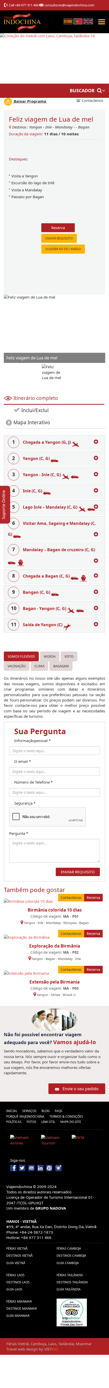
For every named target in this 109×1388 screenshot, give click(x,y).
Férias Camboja (69, 1248)
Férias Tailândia (70, 1275)
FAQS (58, 1111)
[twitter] (23, 1167)
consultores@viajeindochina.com (69, 5)
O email (22, 761)
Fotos (31, 1122)
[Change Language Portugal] (78, 21)
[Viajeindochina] (23, 20)
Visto (69, 656)
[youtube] (31, 1167)
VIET (51, 1349)
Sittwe (55, 994)
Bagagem (61, 666)
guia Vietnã (15, 1263)
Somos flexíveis (21, 656)
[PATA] (85, 1141)
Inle (48, 126)
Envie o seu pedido (81, 1088)
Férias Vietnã (17, 1248)
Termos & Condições (66, 1116)
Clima (39, 666)
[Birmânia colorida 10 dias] (28, 900)
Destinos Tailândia (72, 1282)
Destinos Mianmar (21, 1308)
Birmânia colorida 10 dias (55, 910)
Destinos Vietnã (19, 1255)
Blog (46, 1111)
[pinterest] (49, 1167)
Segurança (24, 803)
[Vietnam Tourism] (54, 1141)
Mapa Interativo (31, 422)
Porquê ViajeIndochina (25, 1116)
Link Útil (48, 1122)
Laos (52, 1343)
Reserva (58, 227)
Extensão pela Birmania (54, 982)
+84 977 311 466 (27, 5)
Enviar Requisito (59, 238)
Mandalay (63, 126)
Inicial (11, 1111)
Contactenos (92, 100)
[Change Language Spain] (68, 21)
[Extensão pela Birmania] (26, 972)
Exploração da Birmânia (54, 946)
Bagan (83, 126)
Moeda (50, 656)
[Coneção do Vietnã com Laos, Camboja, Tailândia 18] (47, 58)
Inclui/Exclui (34, 410)
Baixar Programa (30, 101)
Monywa (70, 922)
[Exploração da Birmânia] (26, 936)
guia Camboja (68, 1263)
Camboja (38, 1343)
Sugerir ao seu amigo (63, 249)
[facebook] (13, 1167)
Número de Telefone (33, 782)
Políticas (14, 1122)
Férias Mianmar (19, 1301)
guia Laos (14, 1289)
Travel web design (22, 1349)
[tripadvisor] (72, 1312)
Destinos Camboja (71, 1255)
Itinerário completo (35, 398)
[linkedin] (40, 1167)
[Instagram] (58, 1167)
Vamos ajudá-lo (74, 1042)
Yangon (35, 126)
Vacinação (17, 666)
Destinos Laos (18, 1282)
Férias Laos (15, 1275)
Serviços (29, 1111)
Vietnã (23, 1343)
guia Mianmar (17, 1315)
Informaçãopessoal (32, 740)
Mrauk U (69, 994)
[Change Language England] (88, 21)
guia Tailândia (69, 1289)
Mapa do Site (70, 1122)
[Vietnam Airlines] (23, 1141)
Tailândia (66, 1343)
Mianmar (84, 1343)
